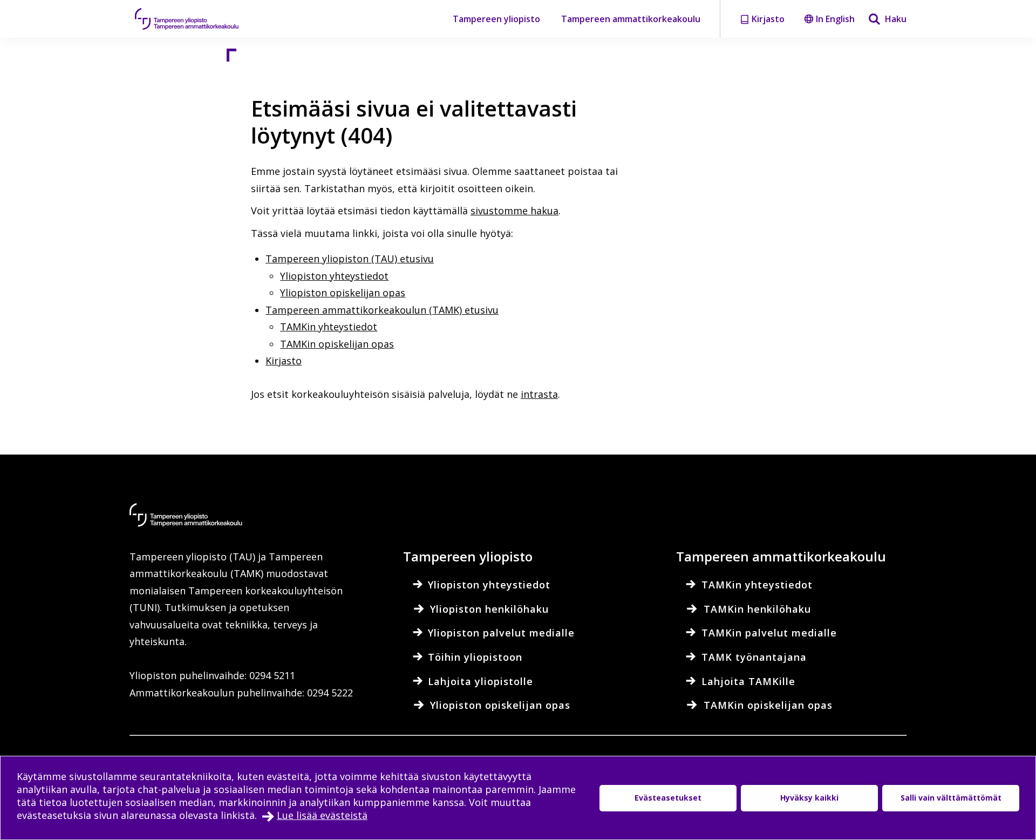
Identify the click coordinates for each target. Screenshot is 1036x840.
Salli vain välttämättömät (951, 797)
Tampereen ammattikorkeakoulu (630, 19)
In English (835, 19)
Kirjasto (283, 360)
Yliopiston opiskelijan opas (342, 292)
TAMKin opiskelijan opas (337, 343)
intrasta (539, 394)
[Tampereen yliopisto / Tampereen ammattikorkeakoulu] (197, 19)
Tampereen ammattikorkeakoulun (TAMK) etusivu (382, 309)
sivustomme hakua (514, 210)
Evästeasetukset (668, 797)
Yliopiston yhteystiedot (334, 275)
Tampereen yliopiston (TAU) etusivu (349, 258)
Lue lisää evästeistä (322, 815)
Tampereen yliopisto (496, 19)
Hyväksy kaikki (809, 797)
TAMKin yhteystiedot (328, 326)
